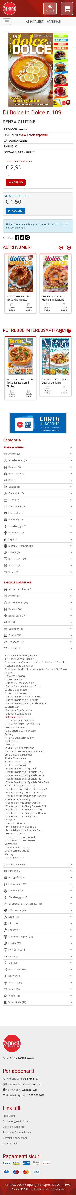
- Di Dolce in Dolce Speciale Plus (22, 723)
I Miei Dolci (10, 744)
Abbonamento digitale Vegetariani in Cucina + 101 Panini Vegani (36, 670)
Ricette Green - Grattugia (18, 761)
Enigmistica (16, 506)
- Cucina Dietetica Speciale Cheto (23, 686)
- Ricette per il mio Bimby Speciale (23, 809)
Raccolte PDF (17, 559)
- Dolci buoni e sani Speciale (20, 730)
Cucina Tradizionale (16, 693)
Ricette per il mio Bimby (17, 799)
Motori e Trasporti (20, 545)
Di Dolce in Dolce (14, 717)
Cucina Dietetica (14, 679)
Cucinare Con (12, 706)
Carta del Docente (14, 1127)
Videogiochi (17, 1002)
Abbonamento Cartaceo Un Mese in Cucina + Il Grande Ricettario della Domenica (35, 663)
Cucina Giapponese (16, 689)
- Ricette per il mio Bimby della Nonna (25, 813)
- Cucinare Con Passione (18, 710)
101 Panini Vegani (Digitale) (19, 658)
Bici (11, 480)
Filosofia (14, 870)
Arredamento (17, 460)
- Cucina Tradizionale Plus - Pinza (23, 696)
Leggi (12, 539)
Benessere (16, 473)
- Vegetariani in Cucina (17, 847)
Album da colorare (20, 589)
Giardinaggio (17, 526)
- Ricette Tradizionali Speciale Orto (24, 771)
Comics (14, 486)
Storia (13, 572)
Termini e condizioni (15, 1138)
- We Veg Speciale (15, 857)
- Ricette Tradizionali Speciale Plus (24, 778)
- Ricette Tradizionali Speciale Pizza (24, 775)
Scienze (14, 565)
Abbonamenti (35, 21)
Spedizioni (9, 1115)
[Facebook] (17, 238)
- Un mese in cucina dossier (20, 840)
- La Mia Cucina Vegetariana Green (24, 751)
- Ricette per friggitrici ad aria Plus (23, 792)
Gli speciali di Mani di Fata (25, 903)
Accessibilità (10, 1143)
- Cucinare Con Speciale (18, 713)
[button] (67, 10)
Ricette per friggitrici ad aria (20, 785)
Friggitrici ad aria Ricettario (19, 737)
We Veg (9, 854)
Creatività (16, 493)
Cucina (23, 140)
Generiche (15, 519)
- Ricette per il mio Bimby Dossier (23, 802)
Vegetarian (11, 843)
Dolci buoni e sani (14, 727)
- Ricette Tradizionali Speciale (21, 768)
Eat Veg (9, 734)
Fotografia (15, 513)
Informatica (16, 532)
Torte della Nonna (15, 823)
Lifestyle (14, 930)
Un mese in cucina (15, 833)
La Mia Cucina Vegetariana (19, 747)
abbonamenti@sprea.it (28, 1084)
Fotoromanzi (17, 884)
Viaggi (14, 995)
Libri (13, 923)
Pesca (13, 956)
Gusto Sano (11, 741)
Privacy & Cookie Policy (17, 1132)
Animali (14, 454)
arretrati (23, 129)
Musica (14, 552)
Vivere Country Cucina (17, 850)
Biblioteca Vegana (15, 675)
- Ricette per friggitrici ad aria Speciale (25, 795)
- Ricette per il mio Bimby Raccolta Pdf (25, 806)
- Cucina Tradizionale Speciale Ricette (25, 703)
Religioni (14, 975)
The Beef (10, 819)
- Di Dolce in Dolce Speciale (19, 720)
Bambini (14, 467)
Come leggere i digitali (16, 1121)
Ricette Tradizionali (15, 765)
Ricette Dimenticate (15, 758)
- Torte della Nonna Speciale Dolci (23, 830)
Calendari (15, 628)
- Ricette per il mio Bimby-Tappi (22, 816)
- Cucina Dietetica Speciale (19, 682)
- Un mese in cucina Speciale (20, 837)
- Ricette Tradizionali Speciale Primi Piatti (27, 782)
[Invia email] (27, 238)
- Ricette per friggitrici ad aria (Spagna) (26, 789)
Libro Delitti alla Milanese (18, 754)
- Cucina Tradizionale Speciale (21, 699)
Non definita (16, 949)
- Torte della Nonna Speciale (20, 826)
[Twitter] (22, 238)
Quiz (12, 962)
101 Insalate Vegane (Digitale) (21, 655)
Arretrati (54, 21)
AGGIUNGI (17, 182)
